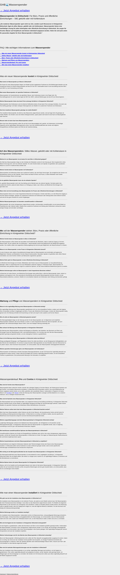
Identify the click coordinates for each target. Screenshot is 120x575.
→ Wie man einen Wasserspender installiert (14, 65)
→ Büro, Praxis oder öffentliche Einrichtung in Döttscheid (19, 58)
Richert (16, 393)
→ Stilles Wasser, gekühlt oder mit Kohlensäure (16, 55)
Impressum (3, 574)
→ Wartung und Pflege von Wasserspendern (14, 60)
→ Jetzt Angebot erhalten (15, 10)
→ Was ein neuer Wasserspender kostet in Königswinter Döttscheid (22, 53)
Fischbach (9, 393)
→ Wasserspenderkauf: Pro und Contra (13, 62)
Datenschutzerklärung (12, 574)
